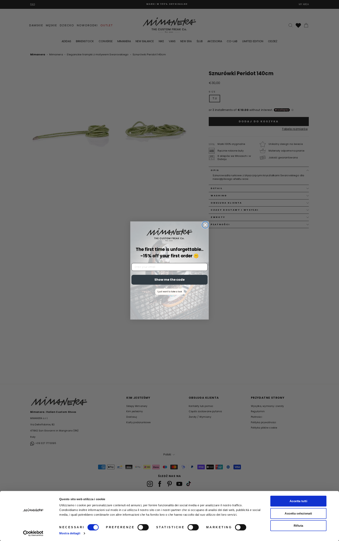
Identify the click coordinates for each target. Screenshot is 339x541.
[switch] (143, 527)
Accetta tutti (298, 501)
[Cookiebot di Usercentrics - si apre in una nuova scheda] (33, 533)
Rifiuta (298, 525)
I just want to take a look (169, 291)
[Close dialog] (205, 224)
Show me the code (169, 279)
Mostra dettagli (69, 533)
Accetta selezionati (298, 513)
